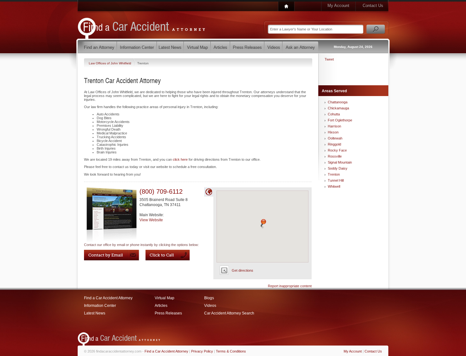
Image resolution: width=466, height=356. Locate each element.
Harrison (334, 126)
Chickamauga (338, 108)
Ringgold (334, 144)
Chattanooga (337, 102)
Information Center (100, 305)
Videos (210, 305)
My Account (338, 5)
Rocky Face (337, 150)
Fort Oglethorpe (340, 120)
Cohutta (334, 114)
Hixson (333, 132)
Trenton (334, 174)
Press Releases (168, 313)
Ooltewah (335, 138)
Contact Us (373, 5)
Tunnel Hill (336, 180)
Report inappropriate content (290, 286)
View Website (151, 220)
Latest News (94, 313)
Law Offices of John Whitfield (110, 63)
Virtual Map (164, 298)
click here (180, 159)
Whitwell (334, 186)
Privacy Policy (202, 351)
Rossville (335, 156)
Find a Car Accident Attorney (108, 298)
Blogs (209, 298)
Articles (161, 305)
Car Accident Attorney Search (229, 313)
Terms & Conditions (231, 351)
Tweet (329, 59)
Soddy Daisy (337, 168)
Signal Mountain (340, 162)
